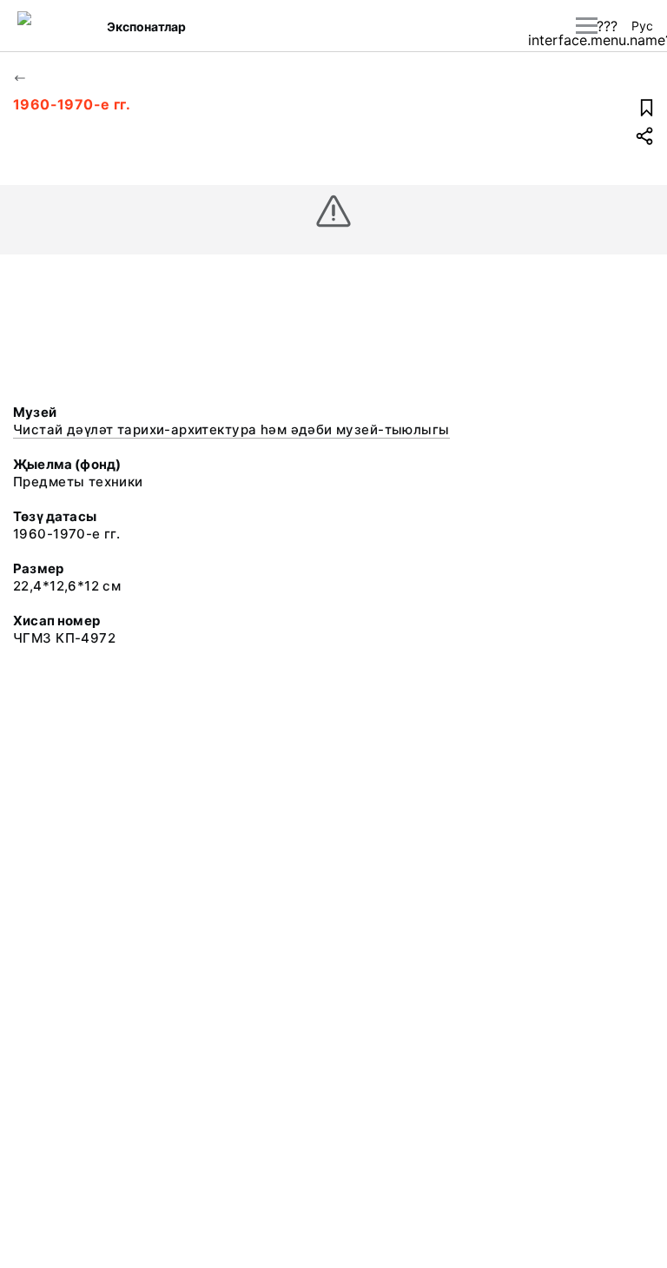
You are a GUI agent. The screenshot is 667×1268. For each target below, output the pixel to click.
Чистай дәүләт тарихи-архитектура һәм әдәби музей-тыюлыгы (231, 429)
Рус (642, 25)
